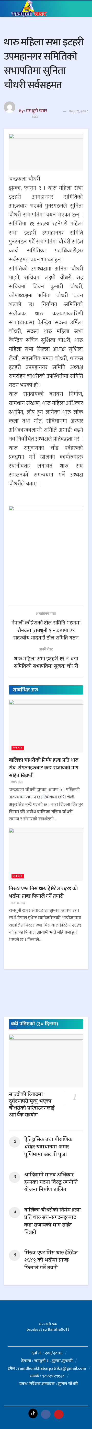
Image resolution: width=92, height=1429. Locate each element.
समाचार (17, 748)
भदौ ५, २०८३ (16, 782)
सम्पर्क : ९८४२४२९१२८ (47, 1376)
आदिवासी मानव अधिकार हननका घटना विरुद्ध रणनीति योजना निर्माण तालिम (50, 1182)
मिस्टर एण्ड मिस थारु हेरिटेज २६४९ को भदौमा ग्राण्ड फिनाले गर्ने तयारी (43, 892)
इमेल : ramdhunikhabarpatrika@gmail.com (47, 1368)
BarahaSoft (58, 1329)
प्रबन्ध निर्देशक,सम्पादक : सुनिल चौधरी (48, 1383)
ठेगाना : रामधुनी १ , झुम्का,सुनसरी (47, 1360)
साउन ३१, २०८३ (18, 903)
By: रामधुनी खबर (33, 111)
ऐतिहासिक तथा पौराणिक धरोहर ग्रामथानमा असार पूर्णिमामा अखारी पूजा (48, 1147)
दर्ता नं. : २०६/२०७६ (46, 1353)
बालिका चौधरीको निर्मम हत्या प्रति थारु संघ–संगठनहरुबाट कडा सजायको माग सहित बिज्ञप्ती (43, 768)
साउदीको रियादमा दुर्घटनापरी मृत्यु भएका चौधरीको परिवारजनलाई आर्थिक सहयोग (31, 1105)
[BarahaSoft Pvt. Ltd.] (48, 1313)
